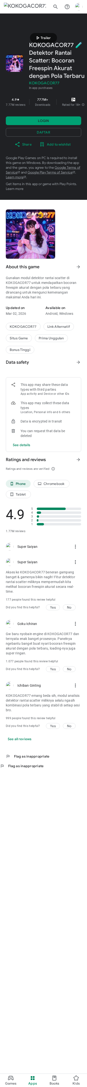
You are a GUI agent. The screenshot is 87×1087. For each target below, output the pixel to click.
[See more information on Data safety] (78, 362)
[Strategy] (59, 326)
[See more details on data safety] (21, 445)
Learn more (14, 177)
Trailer (43, 38)
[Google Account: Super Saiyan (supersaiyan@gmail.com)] (79, 7)
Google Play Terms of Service (50, 172)
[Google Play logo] (25, 6)
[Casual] (51, 338)
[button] (83, 105)
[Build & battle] (19, 338)
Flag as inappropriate (27, 756)
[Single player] (20, 349)
